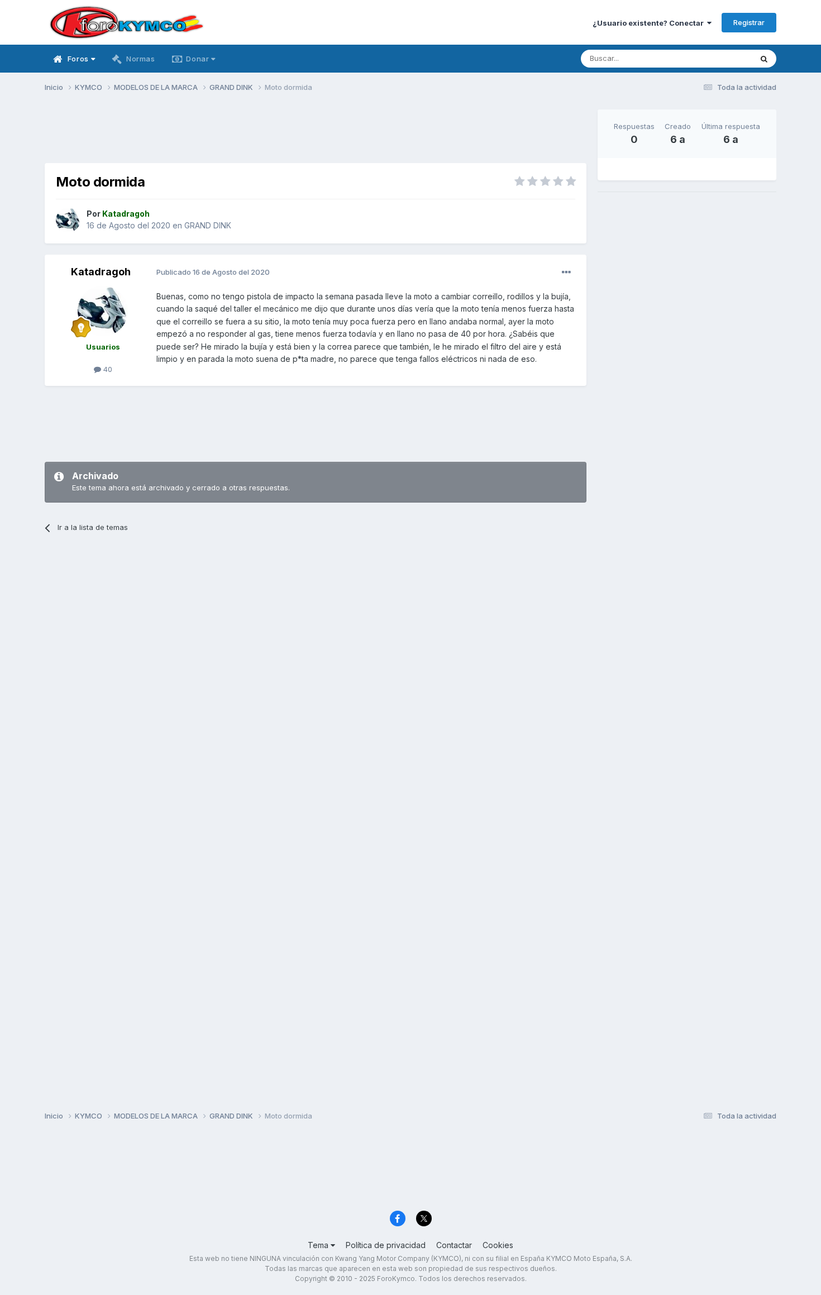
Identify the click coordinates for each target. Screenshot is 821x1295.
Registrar (749, 22)
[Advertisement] (315, 134)
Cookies (498, 1245)
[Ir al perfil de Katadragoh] (68, 220)
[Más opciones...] (566, 272)
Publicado (213, 271)
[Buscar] (764, 59)
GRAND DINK (207, 225)
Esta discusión (713, 58)
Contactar (454, 1245)
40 (106, 369)
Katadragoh (101, 272)
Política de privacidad (386, 1245)
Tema (319, 1245)
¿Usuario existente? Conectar (650, 22)
